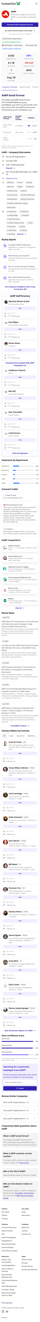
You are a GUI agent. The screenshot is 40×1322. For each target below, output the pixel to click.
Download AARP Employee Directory (20, 25)
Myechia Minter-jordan (19, 301)
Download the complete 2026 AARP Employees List (20, 364)
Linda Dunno (14, 433)
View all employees (20, 453)
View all (20, 234)
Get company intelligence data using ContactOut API (20, 288)
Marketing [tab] (31, 736)
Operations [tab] (21, 736)
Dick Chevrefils (15, 412)
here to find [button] (24, 1163)
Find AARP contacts (19, 726)
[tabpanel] (20, 884)
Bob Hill (12, 391)
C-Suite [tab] (11, 736)
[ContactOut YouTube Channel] (7, 1311)
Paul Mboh (19, 1193)
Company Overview (9, 87)
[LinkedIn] (11, 19)
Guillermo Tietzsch (17, 370)
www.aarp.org (11, 178)
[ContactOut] (12, 3)
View (20, 753)
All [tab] (4, 736)
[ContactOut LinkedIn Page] (3, 1311)
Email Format (25, 87)
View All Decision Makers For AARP (19, 1030)
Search (21, 1088)
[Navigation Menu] (36, 3)
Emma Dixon (29, 1193)
